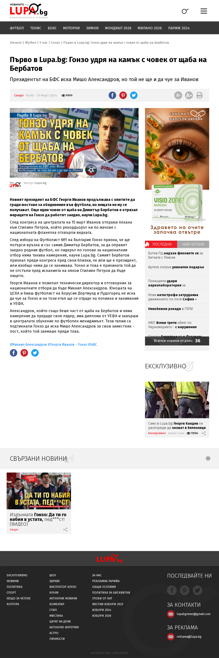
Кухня (54, 592)
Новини (13, 581)
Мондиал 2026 (118, 28)
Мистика (56, 616)
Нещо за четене (19, 598)
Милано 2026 (150, 28)
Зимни (92, 28)
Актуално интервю (64, 627)
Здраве (54, 581)
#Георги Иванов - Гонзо (67, 344)
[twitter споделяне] (134, 95)
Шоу (52, 575)
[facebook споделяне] (112, 95)
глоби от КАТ (102, 598)
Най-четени (193, 244)
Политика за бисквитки (111, 592)
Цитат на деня (60, 621)
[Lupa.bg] (15, 186)
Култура (13, 604)
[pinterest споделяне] (123, 95)
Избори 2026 (101, 616)
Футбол (17, 28)
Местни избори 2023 (107, 604)
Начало (16, 42)
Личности (57, 639)
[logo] (28, 11)
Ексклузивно (157, 433)
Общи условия (104, 587)
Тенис (35, 28)
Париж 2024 (179, 28)
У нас (44, 42)
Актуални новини (63, 598)
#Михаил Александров (28, 344)
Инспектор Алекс (63, 587)
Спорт (55, 42)
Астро (53, 633)
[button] (208, 458)
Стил (53, 610)
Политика (14, 587)
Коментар (56, 604)
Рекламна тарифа (106, 581)
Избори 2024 (101, 610)
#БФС (92, 344)
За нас (97, 575)
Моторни (71, 28)
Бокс (52, 28)
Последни (162, 244)
